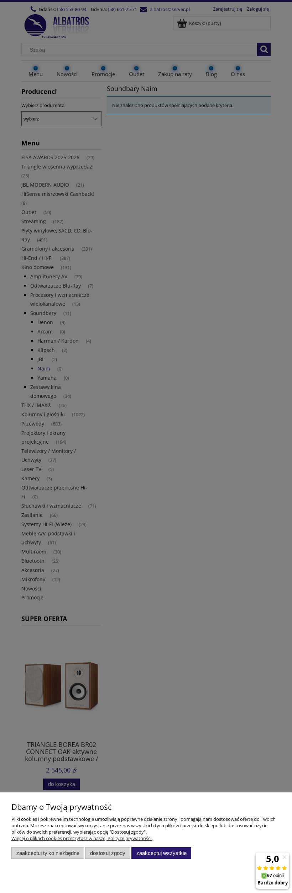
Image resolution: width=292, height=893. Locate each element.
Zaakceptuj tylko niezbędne (47, 853)
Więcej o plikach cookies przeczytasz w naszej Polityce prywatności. (81, 838)
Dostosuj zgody (107, 853)
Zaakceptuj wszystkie (161, 853)
